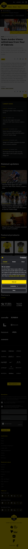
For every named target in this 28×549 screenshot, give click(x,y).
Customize (13, 286)
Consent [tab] (5, 261)
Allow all (14, 282)
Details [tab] (14, 261)
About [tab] (23, 261)
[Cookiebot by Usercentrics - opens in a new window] (20, 258)
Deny (14, 290)
